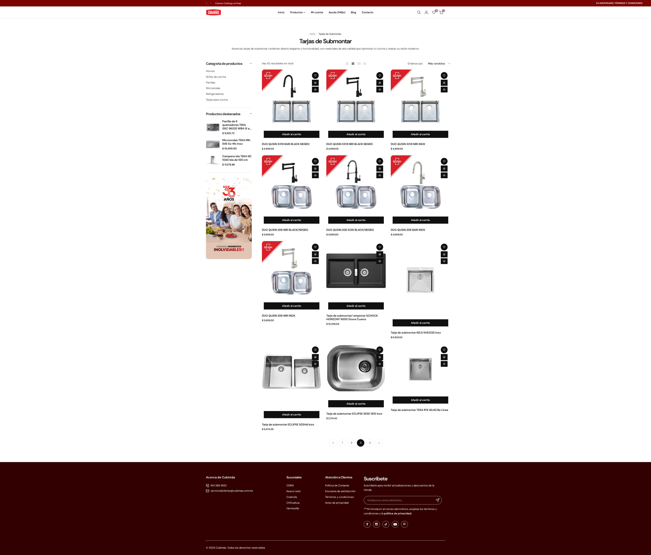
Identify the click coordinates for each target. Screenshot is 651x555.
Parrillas (210, 82)
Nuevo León (294, 491)
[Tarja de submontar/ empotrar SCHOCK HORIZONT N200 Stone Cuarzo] (356, 270)
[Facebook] (367, 524)
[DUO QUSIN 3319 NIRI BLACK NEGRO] (356, 99)
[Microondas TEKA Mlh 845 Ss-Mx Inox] (213, 144)
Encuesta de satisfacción (340, 491)
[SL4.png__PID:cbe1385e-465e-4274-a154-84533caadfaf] (229, 218)
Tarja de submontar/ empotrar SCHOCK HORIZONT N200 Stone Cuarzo (352, 317)
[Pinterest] (404, 524)
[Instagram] (376, 524)
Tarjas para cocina (217, 99)
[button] (206, 3)
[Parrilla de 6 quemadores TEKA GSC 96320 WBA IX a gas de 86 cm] (213, 127)
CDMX (290, 485)
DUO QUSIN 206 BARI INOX (408, 230)
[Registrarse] (437, 500)
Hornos (210, 71)
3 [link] (360, 442)
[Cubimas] (213, 12)
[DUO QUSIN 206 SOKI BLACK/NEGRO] (356, 185)
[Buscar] (419, 12)
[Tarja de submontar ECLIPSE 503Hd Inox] (291, 376)
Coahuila (292, 497)
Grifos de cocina (216, 77)
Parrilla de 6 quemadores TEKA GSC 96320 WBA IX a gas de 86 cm (235, 125)
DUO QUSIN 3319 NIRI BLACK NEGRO (349, 144)
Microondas (213, 88)
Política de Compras (337, 485)
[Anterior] (333, 443)
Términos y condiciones (339, 497)
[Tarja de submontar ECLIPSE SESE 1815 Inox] (356, 371)
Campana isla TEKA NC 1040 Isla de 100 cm (237, 158)
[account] (426, 12)
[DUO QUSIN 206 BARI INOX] (420, 185)
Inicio (312, 33)
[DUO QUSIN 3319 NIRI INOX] (420, 99)
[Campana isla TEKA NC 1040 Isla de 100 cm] (213, 160)
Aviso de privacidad (337, 502)
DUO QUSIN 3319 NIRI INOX (408, 144)
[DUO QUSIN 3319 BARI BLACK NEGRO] (291, 99)
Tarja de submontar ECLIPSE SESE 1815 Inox (354, 413)
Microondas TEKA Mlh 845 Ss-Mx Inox (236, 141)
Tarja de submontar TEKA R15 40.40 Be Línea (419, 410)
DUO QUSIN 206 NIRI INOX (278, 315)
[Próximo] (379, 443)
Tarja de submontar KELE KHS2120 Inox (416, 332)
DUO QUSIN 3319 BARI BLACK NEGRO (286, 144)
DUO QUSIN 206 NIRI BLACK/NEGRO (285, 230)
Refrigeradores (215, 94)
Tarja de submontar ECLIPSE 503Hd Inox (288, 424)
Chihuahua (293, 502)
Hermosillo (293, 508)
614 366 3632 (219, 485)
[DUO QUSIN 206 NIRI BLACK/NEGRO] (291, 185)
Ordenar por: (415, 63)
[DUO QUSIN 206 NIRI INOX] (291, 270)
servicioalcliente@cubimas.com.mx (232, 490)
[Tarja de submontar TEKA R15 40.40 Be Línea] (420, 369)
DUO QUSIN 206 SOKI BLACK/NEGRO (350, 230)
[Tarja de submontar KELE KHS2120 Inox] (420, 279)
